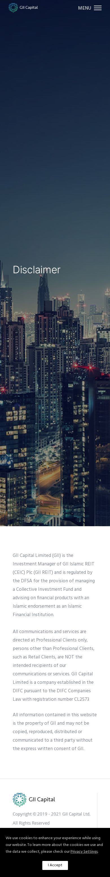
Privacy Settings (84, 852)
